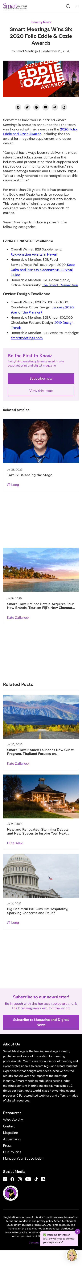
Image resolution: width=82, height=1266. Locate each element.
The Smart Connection (60, 285)
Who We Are (13, 1120)
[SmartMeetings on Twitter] (27, 107)
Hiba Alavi (15, 843)
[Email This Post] (45, 107)
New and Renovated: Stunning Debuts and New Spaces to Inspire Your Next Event (37, 833)
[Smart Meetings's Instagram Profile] (20, 1178)
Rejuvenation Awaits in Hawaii (34, 254)
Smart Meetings (15, 6)
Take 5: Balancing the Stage (29, 475)
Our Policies (12, 1152)
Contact (9, 1126)
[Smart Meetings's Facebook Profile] (12, 1178)
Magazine (10, 1132)
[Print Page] (64, 107)
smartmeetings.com (27, 338)
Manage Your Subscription (23, 1158)
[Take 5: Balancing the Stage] (41, 441)
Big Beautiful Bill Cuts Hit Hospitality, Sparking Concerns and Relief (37, 911)
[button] (72, 1255)
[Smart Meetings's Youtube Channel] (28, 1178)
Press (7, 1145)
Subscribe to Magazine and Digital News (41, 1022)
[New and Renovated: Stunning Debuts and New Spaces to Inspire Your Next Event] (41, 796)
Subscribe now (41, 378)
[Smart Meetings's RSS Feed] (42, 1178)
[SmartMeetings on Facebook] (18, 107)
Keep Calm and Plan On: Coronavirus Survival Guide (43, 269)
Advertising (12, 1139)
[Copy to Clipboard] (54, 107)
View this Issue (41, 390)
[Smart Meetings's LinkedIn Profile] (5, 1178)
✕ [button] (78, 1231)
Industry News (41, 22)
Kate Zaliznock (18, 617)
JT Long (13, 484)
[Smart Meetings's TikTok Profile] (36, 1178)
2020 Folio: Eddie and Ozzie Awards (40, 131)
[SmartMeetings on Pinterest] (36, 107)
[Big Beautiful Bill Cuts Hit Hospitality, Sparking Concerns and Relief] (41, 876)
